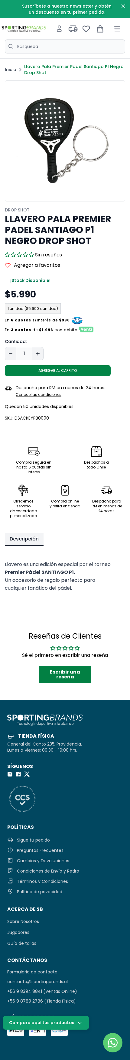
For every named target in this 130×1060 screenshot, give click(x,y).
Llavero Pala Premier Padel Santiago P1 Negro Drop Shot (74, 69)
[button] (20, 254)
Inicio (10, 70)
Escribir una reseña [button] (65, 674)
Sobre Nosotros (23, 921)
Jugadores (18, 932)
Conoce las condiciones (38, 394)
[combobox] (65, 46)
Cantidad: (16, 341)
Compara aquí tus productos (41, 1023)
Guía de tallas (21, 943)
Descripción (24, 538)
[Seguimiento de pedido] (73, 28)
